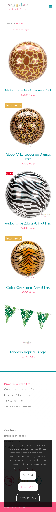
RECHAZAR (28, 486)
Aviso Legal (10, 430)
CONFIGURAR (28, 498)
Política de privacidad (15, 435)
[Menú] (50, 6)
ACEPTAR (28, 475)
